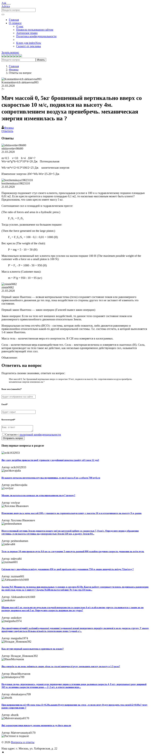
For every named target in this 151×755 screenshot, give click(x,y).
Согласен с (33, 434)
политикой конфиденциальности (40, 434)
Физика (13, 69)
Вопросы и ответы (22, 742)
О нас (19, 26)
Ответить (7, 131)
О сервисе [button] (15, 23)
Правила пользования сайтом (34, 29)
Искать (41, 59)
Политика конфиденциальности (36, 36)
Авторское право (27, 33)
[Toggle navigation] (2, 14)
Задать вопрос (10, 52)
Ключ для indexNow (28, 42)
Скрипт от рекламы (28, 46)
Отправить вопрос (13, 438)
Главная (14, 19)
